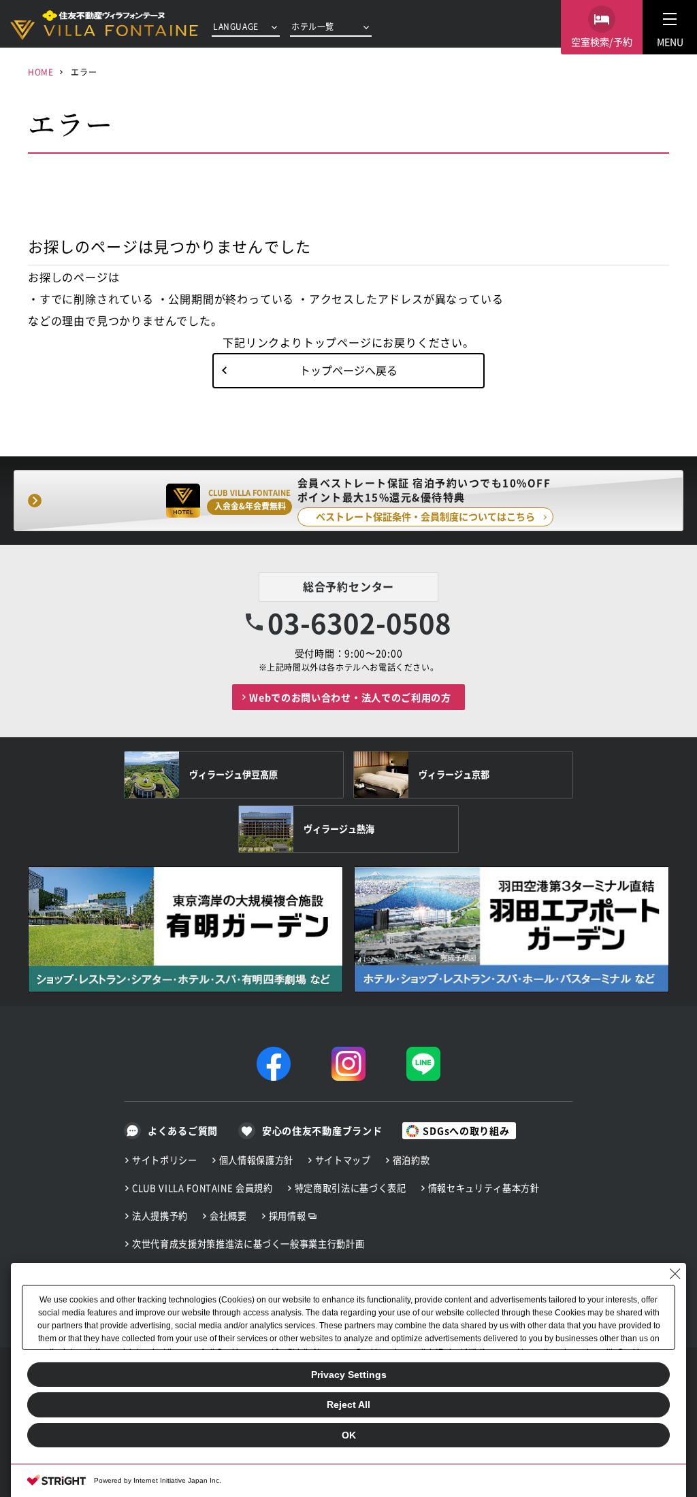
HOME (40, 72)
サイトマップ (343, 1160)
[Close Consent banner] (675, 1274)
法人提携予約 (160, 1215)
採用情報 (287, 1215)
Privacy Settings (349, 1374)
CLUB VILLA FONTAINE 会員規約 (202, 1187)
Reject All (348, 1404)
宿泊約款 (411, 1160)
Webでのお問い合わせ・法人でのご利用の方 (350, 697)
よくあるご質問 (183, 1130)
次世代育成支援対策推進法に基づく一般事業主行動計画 (248, 1243)
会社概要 (228, 1215)
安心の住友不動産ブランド (322, 1130)
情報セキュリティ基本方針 (484, 1187)
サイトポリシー (164, 1160)
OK (349, 1435)
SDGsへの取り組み (466, 1130)
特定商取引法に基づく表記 (350, 1187)
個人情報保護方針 (256, 1160)
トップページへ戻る (348, 370)
